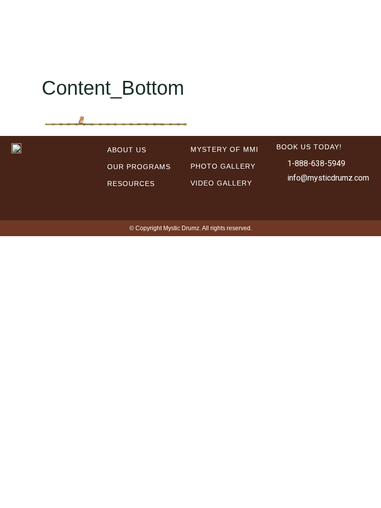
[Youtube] (342, 197)
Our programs (139, 167)
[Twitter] (323, 197)
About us (126, 150)
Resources (131, 184)
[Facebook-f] (284, 197)
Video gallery (221, 183)
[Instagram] (304, 197)
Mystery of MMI (224, 149)
